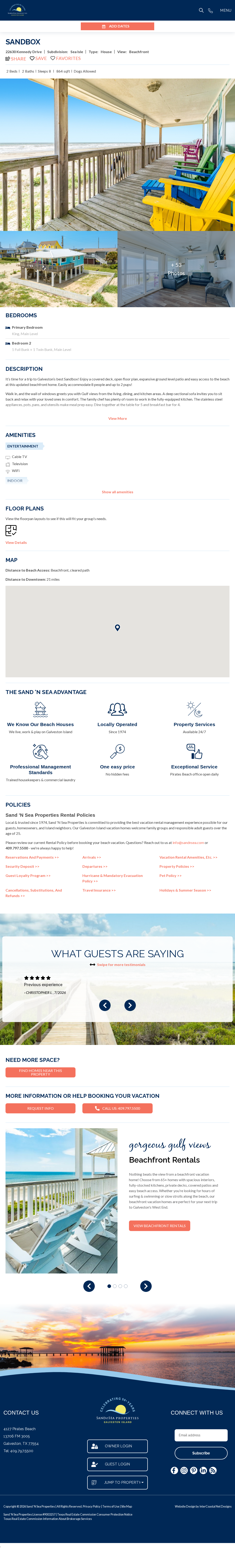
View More (117, 418)
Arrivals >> (91, 857)
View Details (16, 542)
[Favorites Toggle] (65, 58)
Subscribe (201, 1453)
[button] (105, 1005)
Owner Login (118, 1446)
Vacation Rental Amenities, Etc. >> (188, 857)
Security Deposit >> (22, 866)
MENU (225, 10)
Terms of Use (110, 1506)
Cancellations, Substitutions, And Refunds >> (34, 893)
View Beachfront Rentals (160, 1225)
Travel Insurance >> (99, 890)
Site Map (126, 1506)
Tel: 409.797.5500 (18, 1451)
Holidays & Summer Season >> (185, 890)
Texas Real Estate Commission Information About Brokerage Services (47, 1519)
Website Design (185, 1506)
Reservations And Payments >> (32, 857)
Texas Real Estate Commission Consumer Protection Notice (94, 1514)
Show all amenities (117, 492)
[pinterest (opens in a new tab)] (193, 1470)
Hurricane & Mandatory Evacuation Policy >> (112, 878)
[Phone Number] (210, 10)
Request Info (40, 1108)
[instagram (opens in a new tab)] (184, 1470)
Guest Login (117, 1464)
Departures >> (95, 866)
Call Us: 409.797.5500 (121, 1108)
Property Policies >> (176, 866)
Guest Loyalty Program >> (28, 875)
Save (41, 58)
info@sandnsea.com (188, 842)
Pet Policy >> (170, 875)
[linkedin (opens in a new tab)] (203, 1470)
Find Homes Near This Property (40, 1072)
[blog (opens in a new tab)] (213, 1470)
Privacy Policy (92, 1506)
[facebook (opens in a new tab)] (174, 1470)
